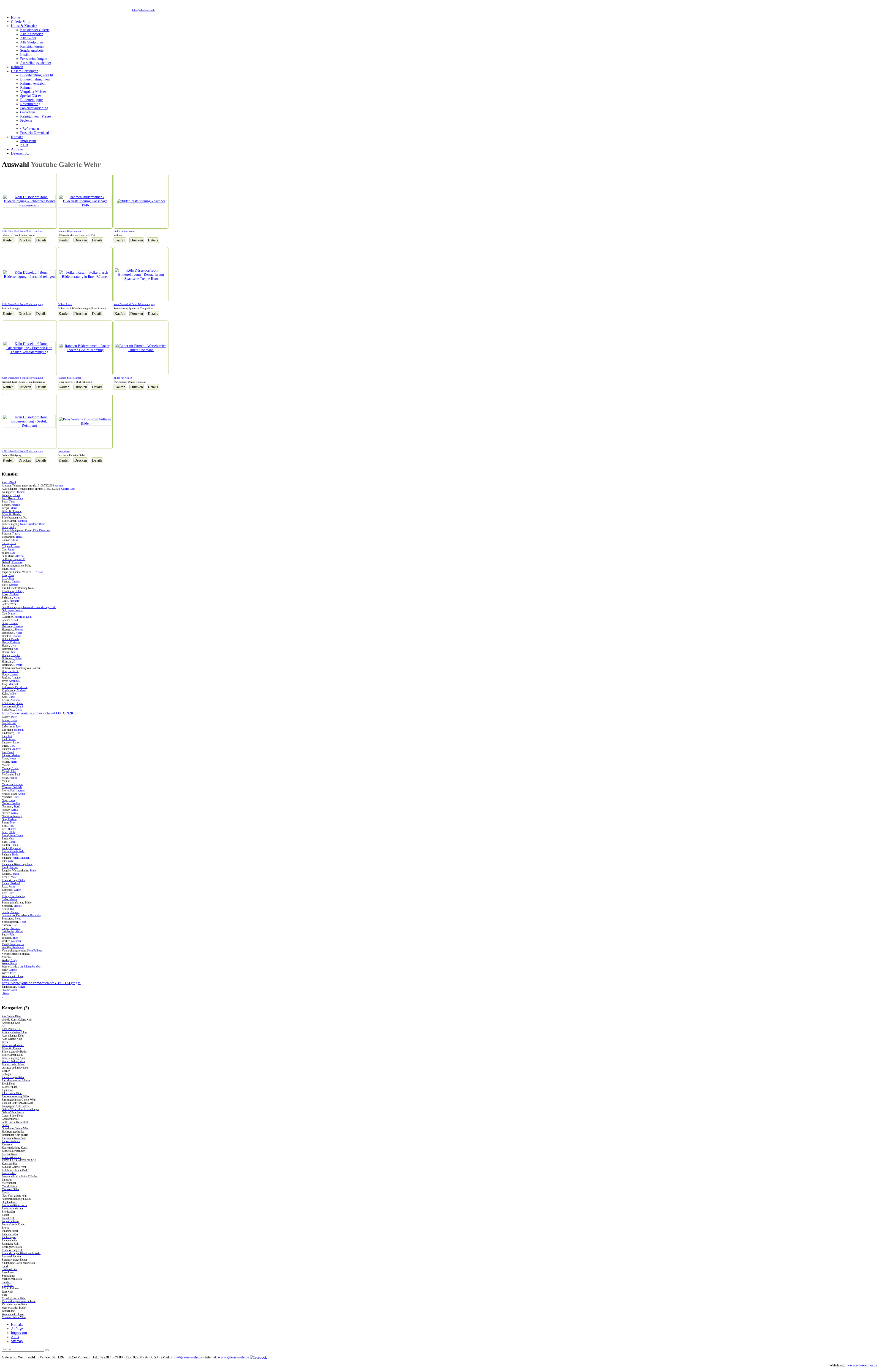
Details (41, 240)
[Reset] (47, 1350)
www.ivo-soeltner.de (862, 1365)
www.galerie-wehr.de (233, 1357)
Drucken (25, 240)
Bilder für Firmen (123, 377)
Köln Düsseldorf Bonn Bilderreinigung (22, 231)
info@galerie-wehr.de (143, 10)
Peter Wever (64, 451)
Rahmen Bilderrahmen (69, 231)
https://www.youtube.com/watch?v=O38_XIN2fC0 (39, 713)
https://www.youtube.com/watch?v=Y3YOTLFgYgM (41, 983)
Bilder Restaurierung (124, 231)
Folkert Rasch (65, 304)
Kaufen (8, 240)
